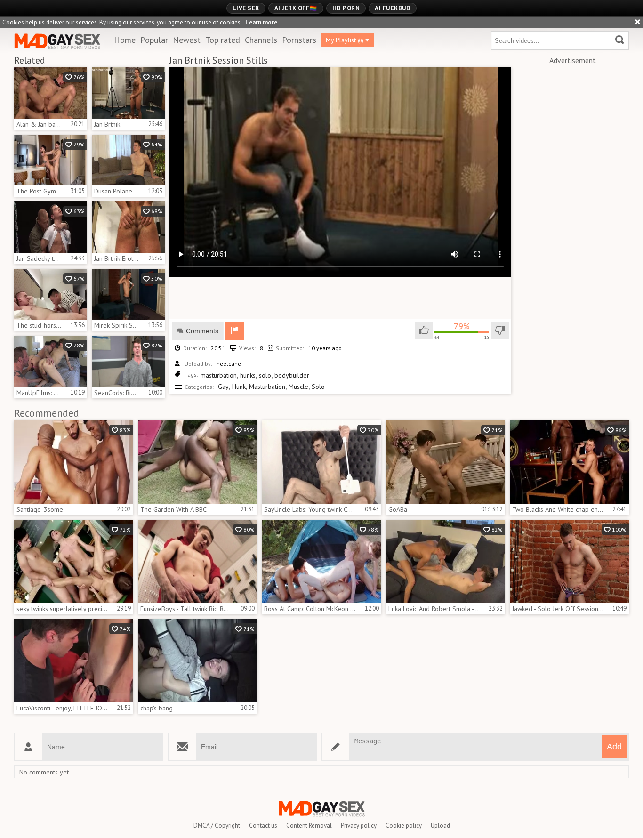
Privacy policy (359, 825)
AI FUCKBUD (392, 8)
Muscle (298, 386)
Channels (261, 39)
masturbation (219, 375)
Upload (440, 825)
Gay (223, 386)
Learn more (261, 22)
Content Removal (309, 825)
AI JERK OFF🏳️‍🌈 (295, 8)
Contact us (263, 825)
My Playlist (344, 40)
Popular (154, 39)
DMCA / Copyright (216, 825)
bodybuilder (291, 375)
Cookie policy (404, 825)
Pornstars (299, 39)
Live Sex (246, 8)
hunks (248, 375)
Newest (187, 39)
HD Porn (346, 8)
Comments (202, 331)
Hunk (239, 386)
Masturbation (267, 386)
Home (125, 39)
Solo (318, 386)
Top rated (222, 39)
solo (265, 375)
